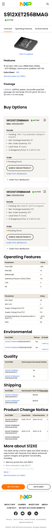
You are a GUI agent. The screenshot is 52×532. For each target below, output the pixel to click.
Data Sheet (39, 487)
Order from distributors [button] (19, 179)
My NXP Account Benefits (32, 508)
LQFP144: (7, 89)
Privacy (9, 519)
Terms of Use (18, 519)
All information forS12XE (14, 76)
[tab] (26, 179)
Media (45, 504)
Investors (34, 504)
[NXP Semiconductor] (26, 4)
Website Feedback (26, 522)
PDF (17, 72)
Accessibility (41, 519)
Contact (11, 508)
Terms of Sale (29, 519)
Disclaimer (45, 391)
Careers (22, 504)
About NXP (9, 504)
